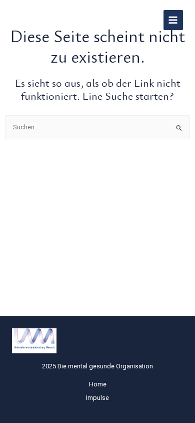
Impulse (97, 397)
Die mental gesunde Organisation (71, 20)
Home (97, 384)
